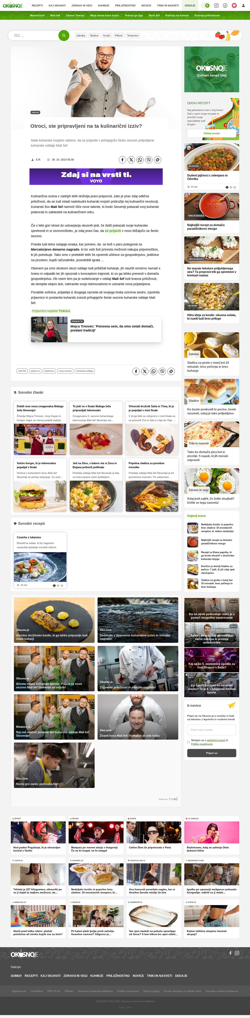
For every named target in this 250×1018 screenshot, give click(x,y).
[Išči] (63, 35)
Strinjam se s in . (209, 742)
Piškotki (69, 991)
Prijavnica (49, 371)
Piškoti (118, 35)
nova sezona (65, 371)
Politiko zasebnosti (201, 744)
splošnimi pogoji (216, 740)
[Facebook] (122, 159)
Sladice (94, 35)
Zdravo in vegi (82, 5)
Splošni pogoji (151, 991)
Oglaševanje (19, 991)
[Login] (243, 5)
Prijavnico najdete (51, 311)
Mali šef (55, 15)
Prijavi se (35, 371)
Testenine (132, 35)
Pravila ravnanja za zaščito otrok (182, 991)
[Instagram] (237, 953)
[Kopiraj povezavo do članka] (157, 159)
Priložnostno (125, 5)
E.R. (38, 159)
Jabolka (80, 35)
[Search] (216, 5)
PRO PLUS (53, 991)
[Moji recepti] (234, 5)
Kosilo (106, 35)
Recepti (37, 5)
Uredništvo (37, 991)
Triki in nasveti (168, 5)
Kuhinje (103, 5)
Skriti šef (154, 15)
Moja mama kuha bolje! (104, 15)
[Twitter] (131, 159)
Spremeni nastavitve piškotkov (95, 991)
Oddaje (190, 5)
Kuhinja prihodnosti (207, 15)
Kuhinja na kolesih (177, 15)
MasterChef (37, 15)
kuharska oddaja (85, 371)
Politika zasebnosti (128, 991)
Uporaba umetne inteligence (222, 991)
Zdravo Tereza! (75, 15)
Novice (146, 5)
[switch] (205, 5)
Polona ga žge (134, 15)
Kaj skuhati (57, 5)
